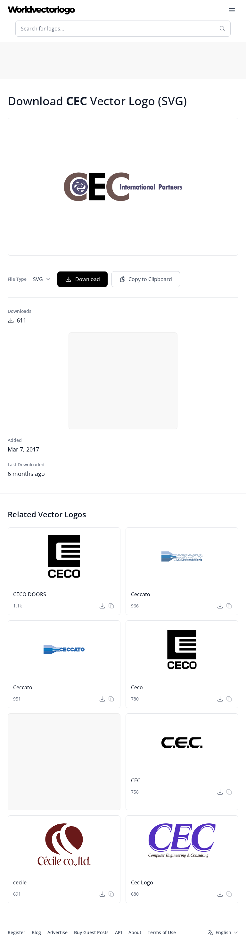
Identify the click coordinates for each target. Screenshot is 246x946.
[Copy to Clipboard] (111, 606)
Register (16, 932)
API (118, 932)
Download (87, 279)
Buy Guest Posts (91, 932)
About (134, 932)
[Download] (102, 606)
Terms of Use (162, 932)
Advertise (57, 932)
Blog (36, 932)
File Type (17, 279)
